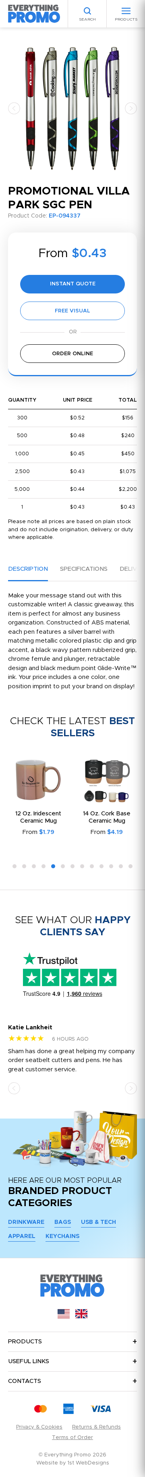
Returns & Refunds (96, 1427)
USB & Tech (98, 1222)
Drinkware (26, 1222)
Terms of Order (72, 1437)
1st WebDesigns (88, 1463)
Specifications (84, 569)
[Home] (34, 13)
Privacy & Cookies (39, 1427)
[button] (14, 108)
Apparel (21, 1236)
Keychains (62, 1236)
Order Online (72, 353)
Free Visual (72, 311)
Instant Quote (72, 284)
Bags (62, 1222)
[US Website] (64, 1317)
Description (28, 569)
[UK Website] (81, 1317)
